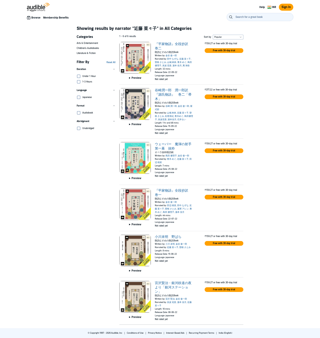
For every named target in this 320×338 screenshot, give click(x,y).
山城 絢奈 (171, 62)
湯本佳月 (172, 119)
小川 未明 (170, 244)
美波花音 (162, 119)
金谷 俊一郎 (171, 55)
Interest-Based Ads (175, 333)
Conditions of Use (135, 333)
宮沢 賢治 (170, 299)
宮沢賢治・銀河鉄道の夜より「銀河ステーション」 (173, 287)
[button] (96, 69)
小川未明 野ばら (168, 237)
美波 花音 (167, 65)
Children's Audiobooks (88, 48)
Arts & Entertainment (87, 43)
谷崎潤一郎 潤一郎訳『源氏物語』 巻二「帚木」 (173, 94)
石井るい (181, 119)
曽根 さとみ (160, 62)
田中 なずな (172, 59)
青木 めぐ (181, 62)
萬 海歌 (186, 65)
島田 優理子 (171, 155)
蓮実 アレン (183, 208)
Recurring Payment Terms (202, 333)
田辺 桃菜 (171, 205)
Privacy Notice (155, 333)
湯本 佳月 (177, 65)
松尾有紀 (169, 116)
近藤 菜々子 (185, 59)
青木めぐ (179, 116)
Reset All (110, 62)
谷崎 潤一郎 (171, 106)
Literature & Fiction (86, 53)
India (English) (225, 333)
